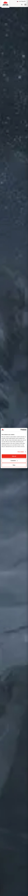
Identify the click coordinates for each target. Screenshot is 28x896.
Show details (21, 451)
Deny (14, 465)
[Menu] (25, 5)
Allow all (14, 456)
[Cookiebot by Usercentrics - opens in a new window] (20, 430)
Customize (13, 460)
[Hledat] (21, 4)
